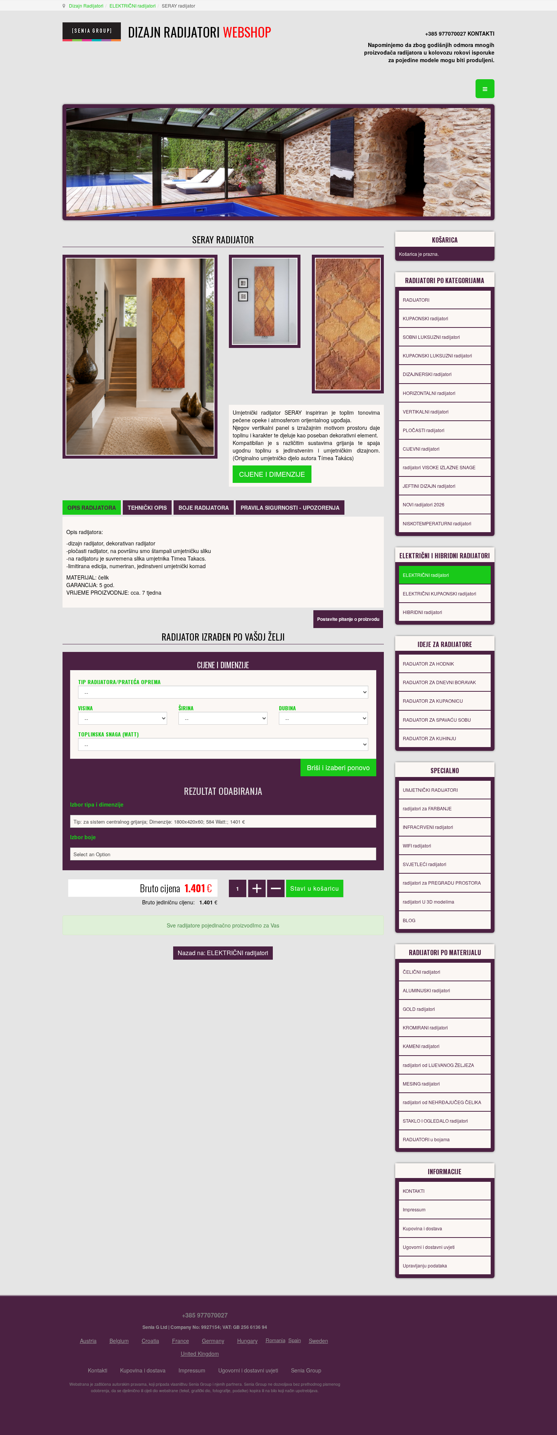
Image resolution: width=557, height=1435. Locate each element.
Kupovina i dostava (422, 1228)
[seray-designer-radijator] (265, 300)
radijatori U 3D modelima (428, 901)
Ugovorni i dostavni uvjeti (429, 1247)
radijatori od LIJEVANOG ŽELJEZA (438, 1065)
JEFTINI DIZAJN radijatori (429, 486)
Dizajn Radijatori (86, 5)
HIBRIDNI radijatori (422, 612)
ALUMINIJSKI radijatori (426, 990)
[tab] (92, 507)
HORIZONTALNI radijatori (429, 393)
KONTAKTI (413, 1190)
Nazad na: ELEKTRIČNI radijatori (223, 952)
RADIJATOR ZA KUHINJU (429, 738)
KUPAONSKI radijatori (425, 318)
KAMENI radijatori (421, 1046)
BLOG (409, 920)
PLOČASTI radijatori (423, 430)
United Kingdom (200, 1353)
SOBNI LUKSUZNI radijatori (431, 337)
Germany (213, 1340)
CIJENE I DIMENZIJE (272, 474)
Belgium (119, 1340)
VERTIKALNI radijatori (426, 411)
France (180, 1340)
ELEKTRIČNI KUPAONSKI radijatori (439, 593)
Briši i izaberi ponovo (338, 767)
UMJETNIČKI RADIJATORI (430, 789)
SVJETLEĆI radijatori (424, 864)
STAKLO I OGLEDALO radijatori (435, 1120)
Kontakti (97, 1370)
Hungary (247, 1340)
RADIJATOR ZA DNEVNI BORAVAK (439, 682)
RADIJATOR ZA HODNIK (428, 663)
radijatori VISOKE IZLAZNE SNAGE (439, 467)
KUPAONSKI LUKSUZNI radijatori (437, 355)
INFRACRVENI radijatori (428, 827)
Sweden (318, 1340)
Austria (88, 1340)
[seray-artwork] (348, 323)
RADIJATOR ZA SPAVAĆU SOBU (437, 719)
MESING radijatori (421, 1083)
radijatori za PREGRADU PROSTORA (442, 882)
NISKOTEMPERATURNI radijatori (437, 523)
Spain (294, 1340)
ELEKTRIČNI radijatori (133, 5)
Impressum (414, 1209)
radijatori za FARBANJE (427, 808)
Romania (275, 1340)
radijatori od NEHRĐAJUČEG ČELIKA (442, 1102)
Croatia (150, 1340)
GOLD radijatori (419, 1009)
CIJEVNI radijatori (421, 448)
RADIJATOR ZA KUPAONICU (433, 700)
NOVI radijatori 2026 (423, 504)
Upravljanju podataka (425, 1265)
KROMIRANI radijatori (425, 1027)
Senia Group (306, 1370)
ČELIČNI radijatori (421, 971)
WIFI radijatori (417, 845)
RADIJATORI (416, 299)
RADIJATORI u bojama (426, 1139)
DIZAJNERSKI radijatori (427, 374)
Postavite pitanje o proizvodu (348, 619)
